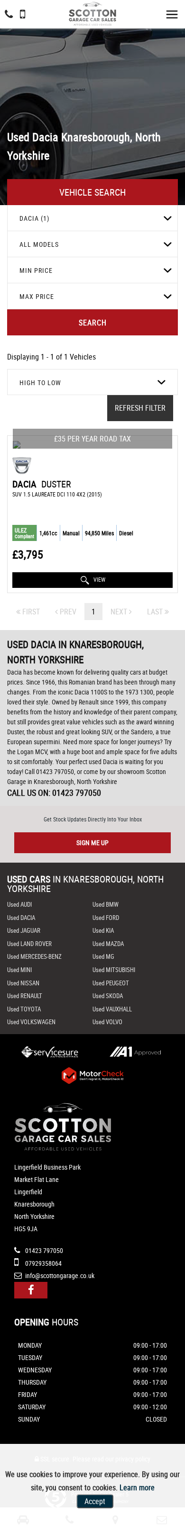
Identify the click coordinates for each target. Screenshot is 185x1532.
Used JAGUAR (23, 930)
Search (93, 322)
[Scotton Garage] (92, 13)
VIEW (98, 579)
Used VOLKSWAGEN (31, 1022)
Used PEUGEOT (110, 983)
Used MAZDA (108, 943)
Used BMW (105, 904)
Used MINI (19, 969)
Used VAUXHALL (112, 1009)
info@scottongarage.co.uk (59, 1275)
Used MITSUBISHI (113, 969)
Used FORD (105, 917)
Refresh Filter (140, 408)
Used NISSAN (23, 983)
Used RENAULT (24, 995)
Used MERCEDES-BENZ (34, 956)
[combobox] (92, 218)
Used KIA (103, 930)
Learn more (137, 1487)
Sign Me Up (92, 842)
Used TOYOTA (24, 1009)
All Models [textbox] (39, 244)
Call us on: (54, 792)
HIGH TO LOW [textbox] (40, 382)
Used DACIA (21, 917)
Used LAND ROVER (29, 943)
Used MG (103, 956)
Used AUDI (19, 904)
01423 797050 (43, 1250)
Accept (94, 1501)
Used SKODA (107, 995)
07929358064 (43, 1263)
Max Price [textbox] (36, 296)
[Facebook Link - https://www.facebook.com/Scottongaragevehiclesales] (30, 1290)
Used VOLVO (107, 1022)
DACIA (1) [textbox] (34, 218)
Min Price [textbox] (36, 270)
